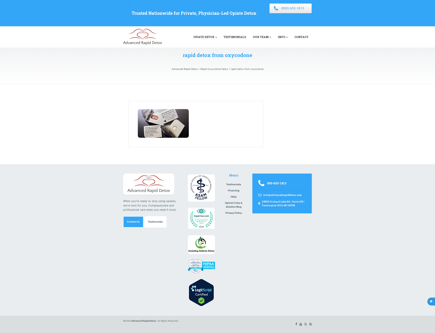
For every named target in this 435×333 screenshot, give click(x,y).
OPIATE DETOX (203, 37)
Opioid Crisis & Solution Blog (233, 204)
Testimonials (155, 221)
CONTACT (301, 37)
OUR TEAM (261, 37)
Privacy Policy (233, 212)
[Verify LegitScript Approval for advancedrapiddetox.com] (201, 292)
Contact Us (133, 221)
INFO (281, 37)
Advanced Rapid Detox (143, 320)
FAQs (234, 196)
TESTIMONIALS (235, 37)
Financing (233, 190)
